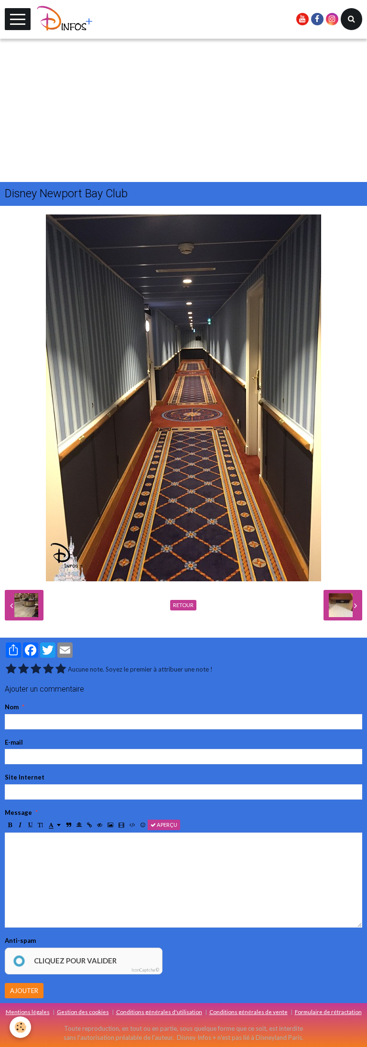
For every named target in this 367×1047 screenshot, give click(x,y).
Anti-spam (20, 940)
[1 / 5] (11, 669)
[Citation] (69, 825)
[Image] (110, 825)
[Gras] (10, 825)
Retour (183, 605)
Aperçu (166, 825)
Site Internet (24, 777)
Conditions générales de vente (248, 1011)
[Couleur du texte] (55, 825)
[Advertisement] (183, 110)
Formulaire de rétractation (328, 1011)
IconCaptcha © (145, 969)
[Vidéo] (121, 825)
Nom (12, 707)
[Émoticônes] (143, 825)
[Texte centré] (79, 825)
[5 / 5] (60, 669)
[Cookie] (20, 1027)
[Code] (132, 825)
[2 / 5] (23, 669)
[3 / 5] (36, 669)
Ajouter (24, 990)
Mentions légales (28, 1011)
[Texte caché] (99, 825)
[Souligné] (30, 825)
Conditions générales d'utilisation (159, 1011)
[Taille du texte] (40, 825)
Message (18, 812)
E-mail (14, 742)
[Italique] (20, 825)
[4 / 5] (48, 669)
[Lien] (89, 825)
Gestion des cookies (83, 1011)
